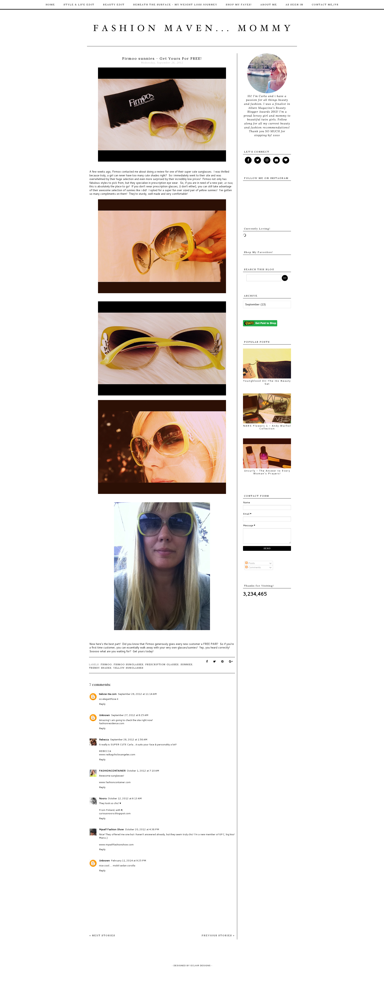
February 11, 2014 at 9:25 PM (128, 860)
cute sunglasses (201, 171)
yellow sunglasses (128, 667)
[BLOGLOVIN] (285, 160)
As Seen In (294, 4)
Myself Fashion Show (111, 829)
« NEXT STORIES (102, 935)
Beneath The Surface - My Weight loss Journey (175, 4)
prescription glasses (162, 664)
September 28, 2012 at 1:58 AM (128, 739)
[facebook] (248, 160)
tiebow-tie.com (108, 694)
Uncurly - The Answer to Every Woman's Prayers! (267, 472)
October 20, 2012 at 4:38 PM (142, 829)
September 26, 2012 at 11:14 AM (137, 694)
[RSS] (257, 160)
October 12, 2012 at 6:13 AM (125, 798)
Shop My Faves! (239, 4)
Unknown (104, 715)
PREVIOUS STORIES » (218, 935)
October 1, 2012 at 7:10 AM (143, 770)
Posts (251, 563)
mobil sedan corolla (124, 865)
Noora (103, 798)
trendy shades (100, 667)
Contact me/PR (325, 4)
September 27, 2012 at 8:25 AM (129, 715)
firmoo (106, 664)
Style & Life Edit (79, 4)
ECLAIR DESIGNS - (201, 965)
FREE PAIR (210, 644)
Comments (254, 567)
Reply (102, 704)
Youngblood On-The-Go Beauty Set (267, 382)
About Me (268, 4)
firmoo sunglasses (128, 664)
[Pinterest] (276, 160)
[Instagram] (267, 160)
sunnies (186, 664)
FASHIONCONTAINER (112, 770)
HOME (50, 4)
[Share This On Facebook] (207, 661)
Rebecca (104, 739)
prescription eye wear (164, 183)
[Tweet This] (214, 661)
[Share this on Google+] (231, 661)
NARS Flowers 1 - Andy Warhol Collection (267, 427)
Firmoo (116, 171)
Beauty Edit (114, 4)
